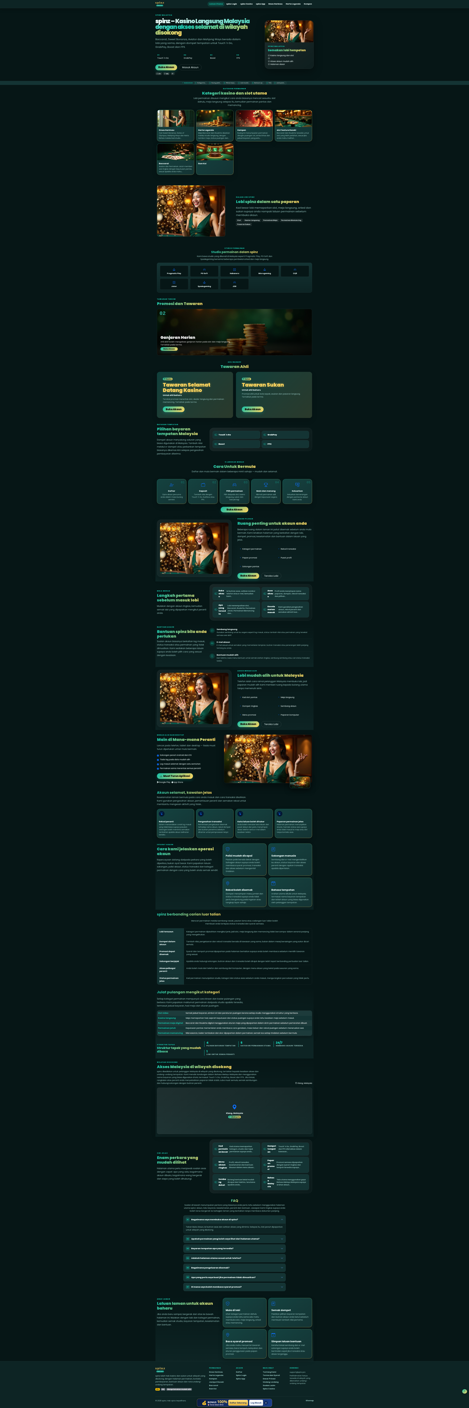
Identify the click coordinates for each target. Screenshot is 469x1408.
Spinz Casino (269, 1389)
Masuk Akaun (190, 67)
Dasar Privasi (269, 1379)
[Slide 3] (239, 352)
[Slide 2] (234, 352)
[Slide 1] (230, 352)
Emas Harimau (275, 4)
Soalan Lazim (269, 1385)
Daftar (239, 1372)
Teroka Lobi (271, 576)
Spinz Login (241, 1375)
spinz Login (231, 4)
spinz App (260, 4)
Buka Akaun (166, 67)
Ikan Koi (212, 1389)
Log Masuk (256, 1402)
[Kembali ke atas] (464, 1391)
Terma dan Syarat (271, 1375)
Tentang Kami (269, 1372)
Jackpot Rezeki (216, 1382)
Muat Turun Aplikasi (176, 776)
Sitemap (310, 1400)
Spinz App (240, 1379)
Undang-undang (270, 1382)
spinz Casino (246, 4)
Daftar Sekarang (238, 1402)
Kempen (308, 4)
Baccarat (213, 1385)
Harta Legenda (293, 4)
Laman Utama (216, 4)
